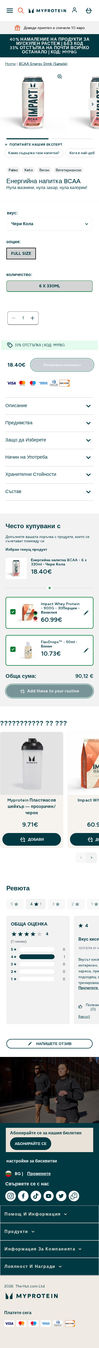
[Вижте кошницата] (88, 10)
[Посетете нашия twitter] (61, 1196)
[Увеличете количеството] (32, 318)
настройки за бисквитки (31, 1161)
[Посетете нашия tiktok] (36, 1196)
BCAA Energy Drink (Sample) (43, 64)
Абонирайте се (30, 1144)
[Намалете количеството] (13, 318)
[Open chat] (74, 1196)
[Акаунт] (75, 10)
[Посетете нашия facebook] (23, 1196)
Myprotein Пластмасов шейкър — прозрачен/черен (31, 806)
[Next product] (91, 857)
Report (84, 1016)
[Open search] (21, 10)
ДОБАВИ (36, 839)
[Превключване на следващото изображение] (92, 104)
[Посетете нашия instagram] (10, 1196)
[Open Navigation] (10, 10)
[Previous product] (81, 857)
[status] (23, 318)
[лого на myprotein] (47, 10)
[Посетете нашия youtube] (48, 1196)
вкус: (12, 213)
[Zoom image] (59, 76)
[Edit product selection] (86, 612)
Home (10, 64)
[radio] (49, 286)
